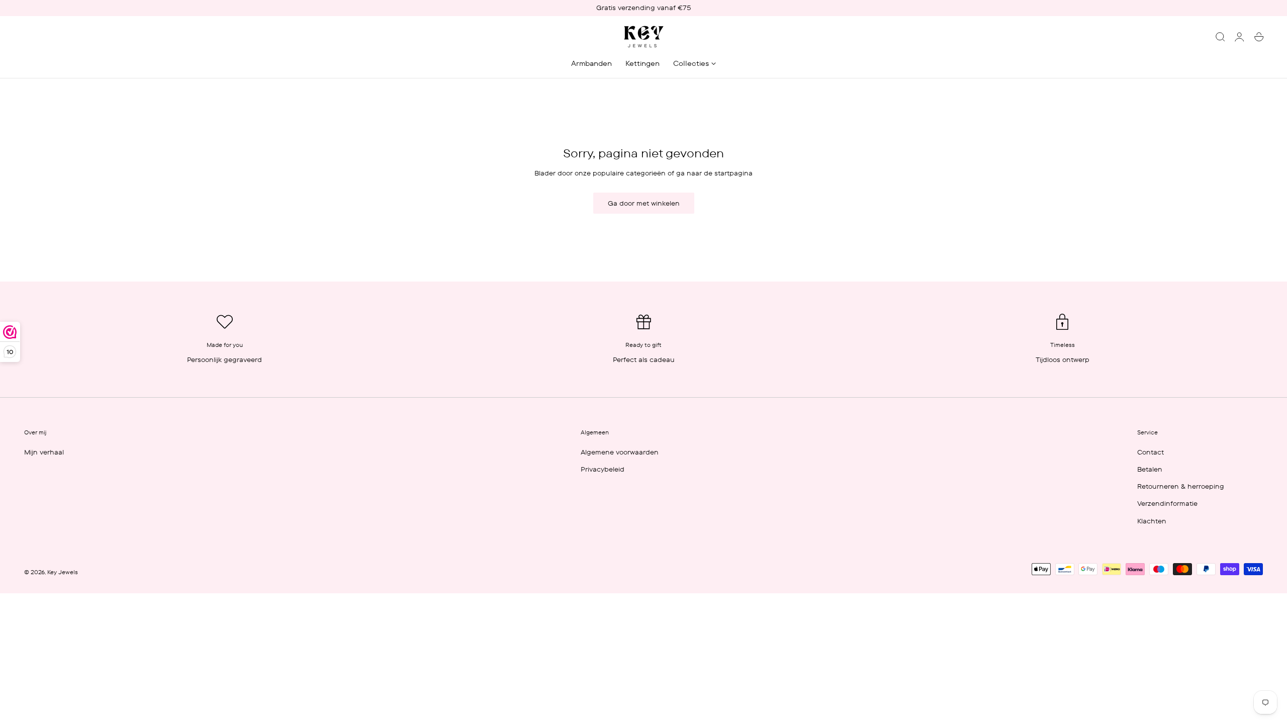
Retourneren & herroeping (1180, 486)
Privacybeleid (602, 469)
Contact (1150, 452)
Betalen (1149, 469)
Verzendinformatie (1167, 503)
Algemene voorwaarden (620, 452)
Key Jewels (62, 572)
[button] (1220, 36)
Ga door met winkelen (644, 203)
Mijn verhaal (44, 452)
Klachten (1151, 520)
